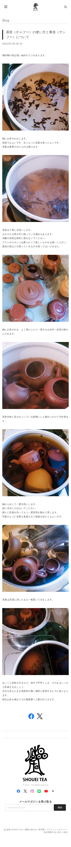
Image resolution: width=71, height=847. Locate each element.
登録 (60, 807)
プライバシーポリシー (56, 829)
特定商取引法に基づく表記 (56, 832)
